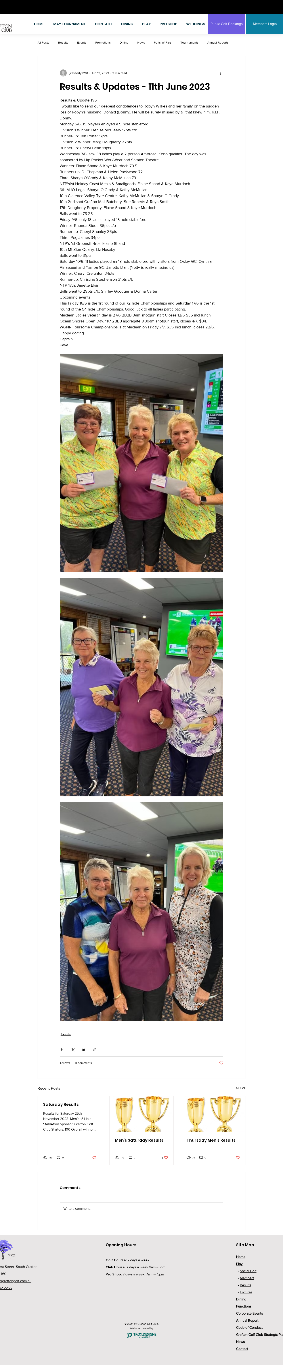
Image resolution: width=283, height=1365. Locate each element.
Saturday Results (61, 1104)
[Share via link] (94, 1049)
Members (247, 1278)
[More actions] (220, 73)
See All (240, 1087)
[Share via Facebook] (62, 1049)
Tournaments (189, 42)
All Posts (43, 42)
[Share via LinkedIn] (83, 1049)
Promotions (103, 42)
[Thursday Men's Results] (213, 1114)
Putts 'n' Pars (163, 42)
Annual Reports (218, 42)
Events (81, 42)
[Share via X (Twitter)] (73, 1049)
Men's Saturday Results (139, 1140)
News (141, 42)
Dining (124, 42)
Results (63, 42)
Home (240, 1257)
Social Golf (248, 1271)
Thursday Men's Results (211, 1140)
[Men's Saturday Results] (142, 1114)
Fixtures (246, 1292)
